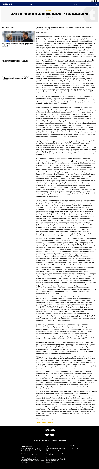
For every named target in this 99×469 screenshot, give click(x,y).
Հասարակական (41, 4)
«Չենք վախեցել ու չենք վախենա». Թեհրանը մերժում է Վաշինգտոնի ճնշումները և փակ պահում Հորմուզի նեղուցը (17, 77)
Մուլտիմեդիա (61, 4)
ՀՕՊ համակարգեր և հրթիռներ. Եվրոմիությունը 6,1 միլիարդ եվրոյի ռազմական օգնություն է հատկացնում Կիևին (18, 44)
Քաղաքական (31, 4)
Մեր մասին (78, 1)
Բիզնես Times (51, 4)
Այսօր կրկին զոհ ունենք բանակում (29, 454)
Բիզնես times (54, 440)
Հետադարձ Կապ (84, 1)
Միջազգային (49, 10)
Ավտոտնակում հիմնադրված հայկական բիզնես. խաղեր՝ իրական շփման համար (31, 449)
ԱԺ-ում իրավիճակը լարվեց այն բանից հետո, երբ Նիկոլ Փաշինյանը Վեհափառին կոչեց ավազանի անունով (56, 459)
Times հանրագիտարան (72, 4)
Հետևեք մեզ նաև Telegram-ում (44, 422)
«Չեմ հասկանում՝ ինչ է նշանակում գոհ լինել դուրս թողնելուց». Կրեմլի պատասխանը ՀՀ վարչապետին (15, 60)
